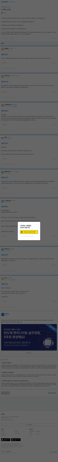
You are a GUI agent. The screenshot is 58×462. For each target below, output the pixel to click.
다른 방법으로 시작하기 (28, 236)
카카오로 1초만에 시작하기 (29, 232)
